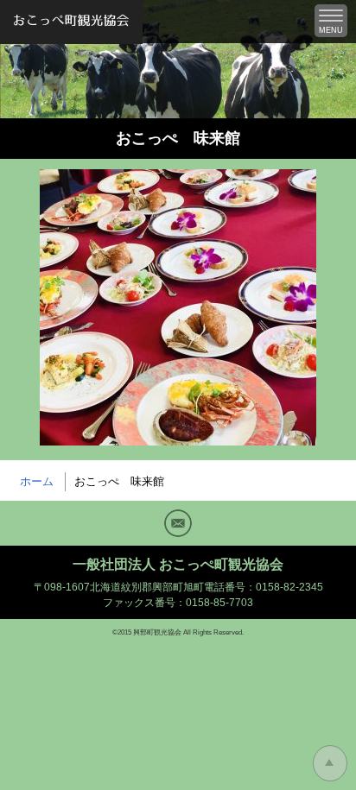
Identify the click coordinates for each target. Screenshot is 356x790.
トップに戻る (330, 763)
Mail (178, 523)
